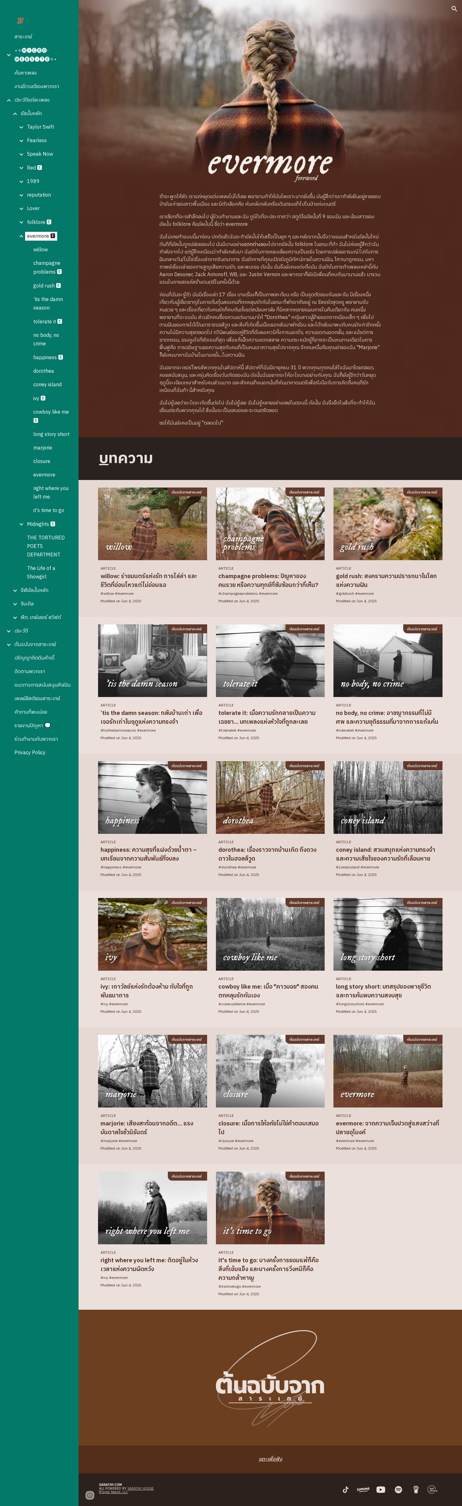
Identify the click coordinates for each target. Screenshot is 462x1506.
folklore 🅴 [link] (39, 222)
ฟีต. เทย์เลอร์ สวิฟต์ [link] (41, 617)
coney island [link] (47, 385)
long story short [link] (51, 434)
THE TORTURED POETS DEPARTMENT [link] (46, 546)
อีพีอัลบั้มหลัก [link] (34, 590)
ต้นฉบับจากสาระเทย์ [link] (35, 644)
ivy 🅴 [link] (39, 398)
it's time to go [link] (48, 510)
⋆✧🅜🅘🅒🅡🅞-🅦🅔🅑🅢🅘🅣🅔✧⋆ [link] (35, 55)
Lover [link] (33, 208)
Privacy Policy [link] (30, 753)
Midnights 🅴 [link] (41, 524)
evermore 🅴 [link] (41, 236)
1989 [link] (33, 181)
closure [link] (41, 461)
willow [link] (40, 250)
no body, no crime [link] (46, 339)
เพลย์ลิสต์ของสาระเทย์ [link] (37, 698)
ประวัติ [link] (21, 631)
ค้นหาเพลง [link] (25, 73)
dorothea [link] (43, 371)
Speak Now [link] (40, 154)
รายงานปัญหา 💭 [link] (32, 726)
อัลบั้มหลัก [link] (31, 113)
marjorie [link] (42, 448)
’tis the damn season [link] (48, 303)
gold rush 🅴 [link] (47, 286)
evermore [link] (44, 475)
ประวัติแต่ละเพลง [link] (32, 100)
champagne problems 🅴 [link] (47, 267)
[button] (454, 8)
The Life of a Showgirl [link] (41, 572)
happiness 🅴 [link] (48, 358)
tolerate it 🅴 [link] (47, 322)
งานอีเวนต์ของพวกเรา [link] (36, 86)
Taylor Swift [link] (40, 127)
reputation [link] (39, 195)
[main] (270, 310)
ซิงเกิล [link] (27, 604)
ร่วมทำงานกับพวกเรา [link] (36, 739)
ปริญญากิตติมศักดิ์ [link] (34, 658)
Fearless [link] (37, 141)
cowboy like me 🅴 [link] (51, 416)
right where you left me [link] (51, 492)
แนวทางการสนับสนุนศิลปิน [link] (42, 685)
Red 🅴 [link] (34, 168)
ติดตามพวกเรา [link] (29, 671)
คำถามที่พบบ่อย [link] (30, 712)
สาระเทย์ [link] (23, 37)
